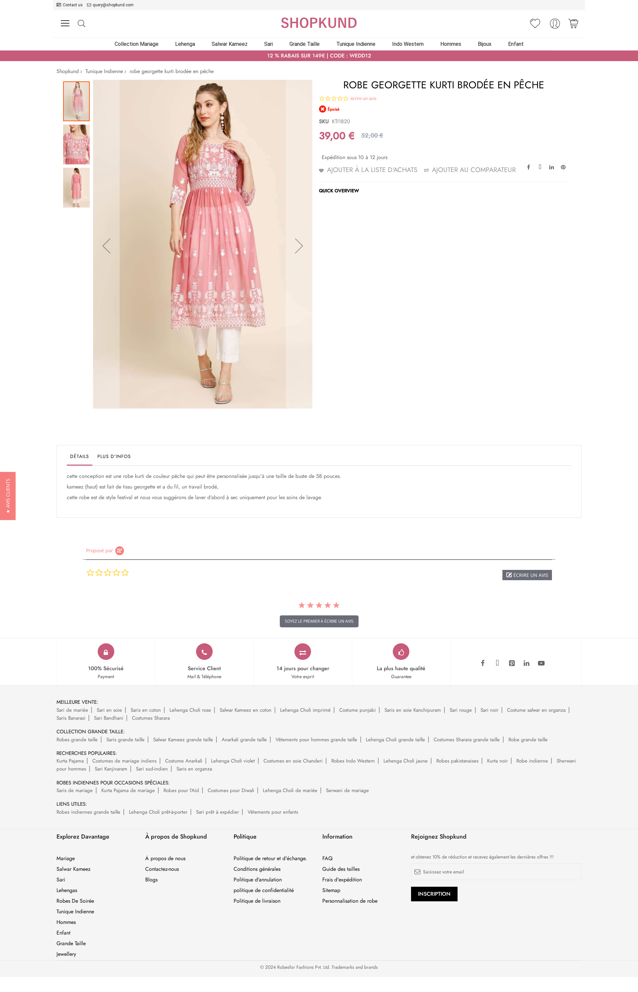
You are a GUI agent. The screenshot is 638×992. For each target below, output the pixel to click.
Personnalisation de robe (349, 901)
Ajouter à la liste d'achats (372, 170)
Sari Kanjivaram (111, 768)
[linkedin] (527, 663)
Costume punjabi (357, 710)
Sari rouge (461, 710)
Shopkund (67, 71)
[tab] (79, 458)
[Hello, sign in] (555, 25)
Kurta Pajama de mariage (128, 790)
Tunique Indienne (104, 71)
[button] (106, 245)
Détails (79, 456)
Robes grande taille (77, 739)
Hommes (66, 922)
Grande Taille (71, 944)
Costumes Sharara (151, 718)
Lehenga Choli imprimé (305, 710)
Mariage (65, 858)
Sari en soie (109, 710)
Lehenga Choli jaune (405, 761)
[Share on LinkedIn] (551, 166)
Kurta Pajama (70, 761)
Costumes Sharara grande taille (467, 739)
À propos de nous (165, 858)
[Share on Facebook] (528, 166)
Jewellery (66, 954)
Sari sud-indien (152, 768)
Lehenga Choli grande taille (395, 739)
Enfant (63, 933)
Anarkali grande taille (244, 739)
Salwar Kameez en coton (245, 710)
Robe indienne (532, 761)
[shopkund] (318, 23)
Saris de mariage (74, 790)
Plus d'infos (114, 456)
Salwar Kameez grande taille (183, 739)
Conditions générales (257, 869)
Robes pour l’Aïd (181, 790)
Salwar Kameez (73, 869)
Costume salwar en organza (536, 710)
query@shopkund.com (113, 5)
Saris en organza (194, 768)
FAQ (327, 858)
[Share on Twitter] (540, 166)
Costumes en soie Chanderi (293, 761)
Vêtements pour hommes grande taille (316, 739)
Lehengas (66, 890)
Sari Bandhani (108, 718)
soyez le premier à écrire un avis (319, 621)
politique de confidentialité (264, 890)
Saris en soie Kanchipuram (412, 710)
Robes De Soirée (75, 901)
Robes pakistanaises (457, 761)
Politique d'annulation (258, 880)
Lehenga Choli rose (190, 710)
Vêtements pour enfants (273, 812)
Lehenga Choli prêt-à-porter (158, 812)
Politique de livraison (257, 901)
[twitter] (497, 663)
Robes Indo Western (353, 761)
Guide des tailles (341, 869)
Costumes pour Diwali (231, 790)
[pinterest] (512, 663)
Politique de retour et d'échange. (270, 858)
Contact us (73, 5)
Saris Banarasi (70, 718)
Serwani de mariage (347, 790)
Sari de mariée (72, 710)
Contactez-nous (162, 869)
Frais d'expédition (342, 880)
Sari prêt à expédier (217, 812)
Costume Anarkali (183, 761)
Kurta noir (497, 761)
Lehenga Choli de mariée (290, 790)
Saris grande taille (125, 739)
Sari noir (489, 710)
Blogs (151, 880)
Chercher (81, 24)
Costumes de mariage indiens (124, 761)
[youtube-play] (541, 663)
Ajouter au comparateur (474, 170)
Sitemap (331, 890)
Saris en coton (146, 710)
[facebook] (483, 663)
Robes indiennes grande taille (88, 812)
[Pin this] (563, 166)
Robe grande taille (528, 739)
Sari (60, 880)
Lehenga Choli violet (233, 761)
